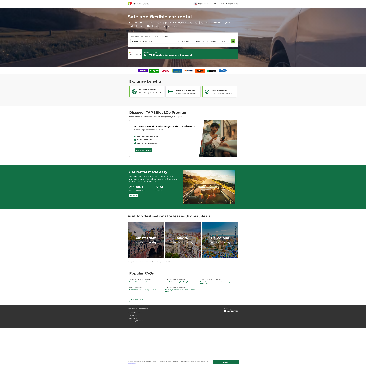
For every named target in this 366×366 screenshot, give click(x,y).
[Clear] (178, 41)
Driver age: (160, 37)
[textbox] (155, 41)
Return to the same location (140, 37)
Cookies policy (132, 363)
